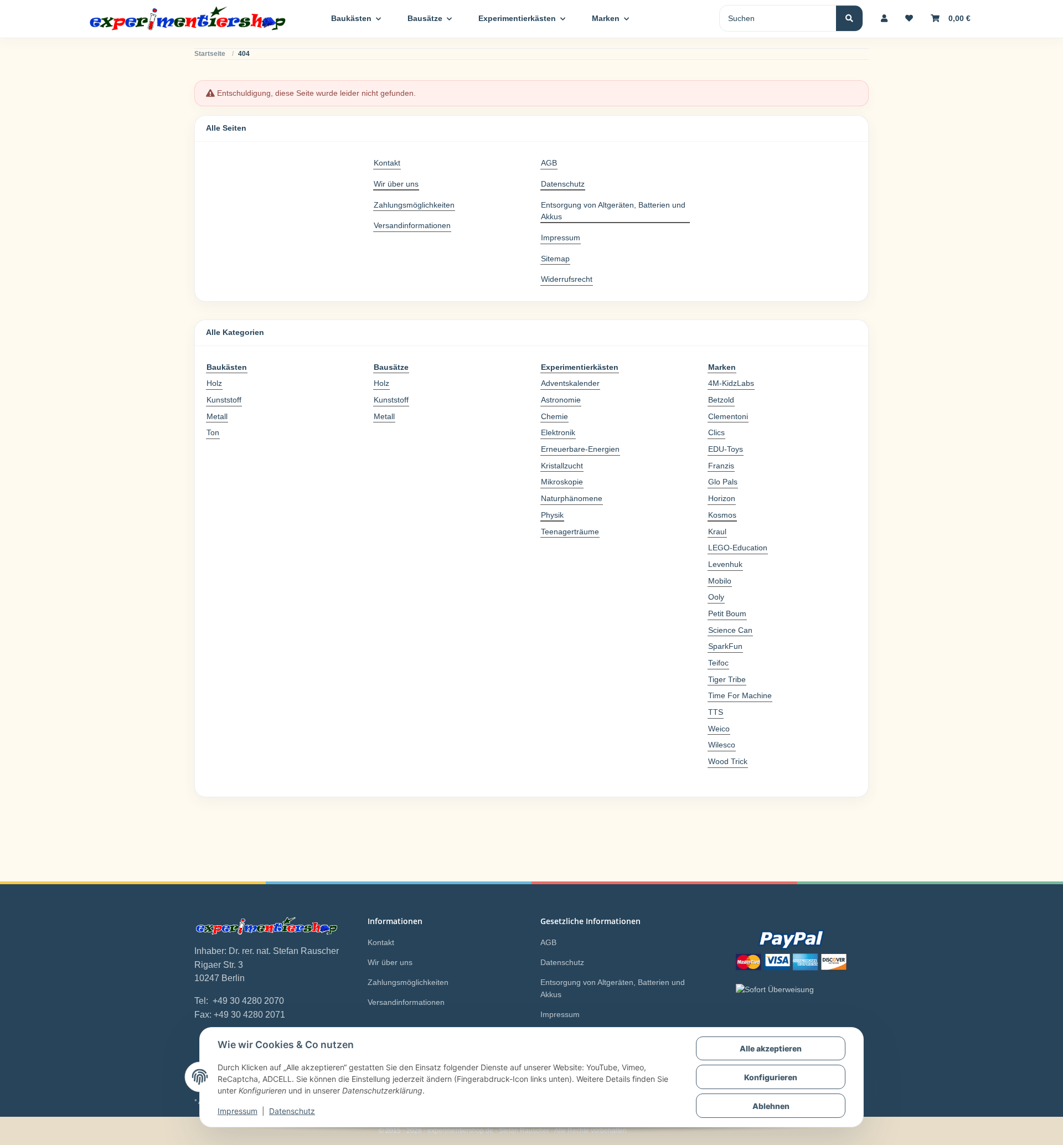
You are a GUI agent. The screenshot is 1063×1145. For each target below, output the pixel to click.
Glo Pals (722, 481)
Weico (719, 728)
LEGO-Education (737, 547)
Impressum (237, 1111)
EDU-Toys (725, 449)
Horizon (721, 498)
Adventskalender (570, 383)
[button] (884, 18)
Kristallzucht (562, 465)
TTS (715, 712)
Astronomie (561, 399)
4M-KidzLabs (731, 383)
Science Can (730, 630)
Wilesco (721, 744)
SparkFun (725, 646)
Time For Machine (740, 695)
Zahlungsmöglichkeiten (414, 204)
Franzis (721, 465)
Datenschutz (292, 1111)
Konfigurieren (770, 1077)
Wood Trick (727, 761)
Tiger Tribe (727, 679)
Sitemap (555, 258)
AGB (549, 162)
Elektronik (558, 432)
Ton (213, 432)
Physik (552, 514)
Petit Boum (727, 613)
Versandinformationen (412, 225)
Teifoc (718, 662)
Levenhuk (725, 564)
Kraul (717, 531)
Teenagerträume (570, 531)
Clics (716, 432)
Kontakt (387, 162)
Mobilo (719, 580)
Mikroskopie (562, 481)
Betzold (721, 399)
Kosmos (722, 514)
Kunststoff (224, 399)
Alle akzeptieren (771, 1048)
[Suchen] (849, 18)
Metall (217, 416)
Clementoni (728, 416)
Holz (214, 383)
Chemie (554, 416)
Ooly (716, 596)
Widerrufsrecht (566, 279)
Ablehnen (770, 1106)
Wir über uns (396, 183)
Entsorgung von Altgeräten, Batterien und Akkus (613, 210)
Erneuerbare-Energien (580, 449)
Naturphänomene (571, 498)
